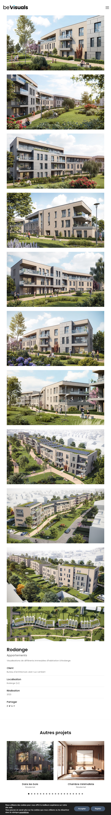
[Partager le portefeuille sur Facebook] (7, 706)
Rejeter (98, 808)
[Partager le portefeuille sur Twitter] (9, 706)
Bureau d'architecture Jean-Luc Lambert (26, 672)
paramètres (24, 812)
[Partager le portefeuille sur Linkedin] (12, 706)
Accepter (82, 808)
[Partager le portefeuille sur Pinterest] (14, 706)
